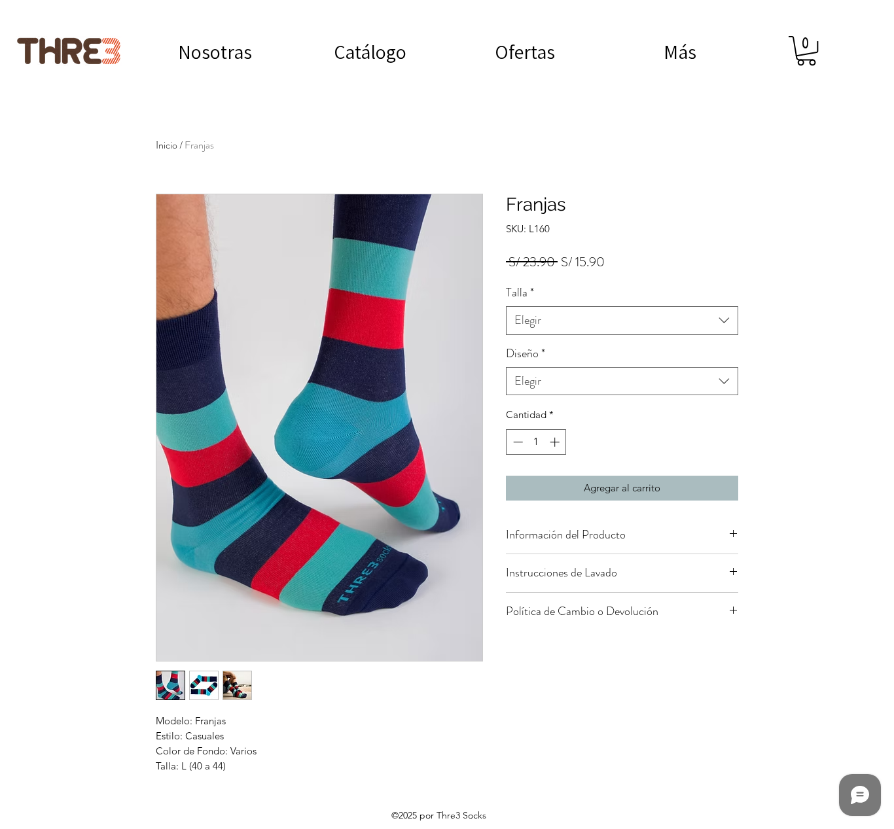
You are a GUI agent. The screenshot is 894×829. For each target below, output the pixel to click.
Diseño (525, 353)
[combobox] (622, 320)
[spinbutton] (536, 442)
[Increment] (556, 442)
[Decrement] (517, 442)
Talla (520, 293)
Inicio (166, 144)
